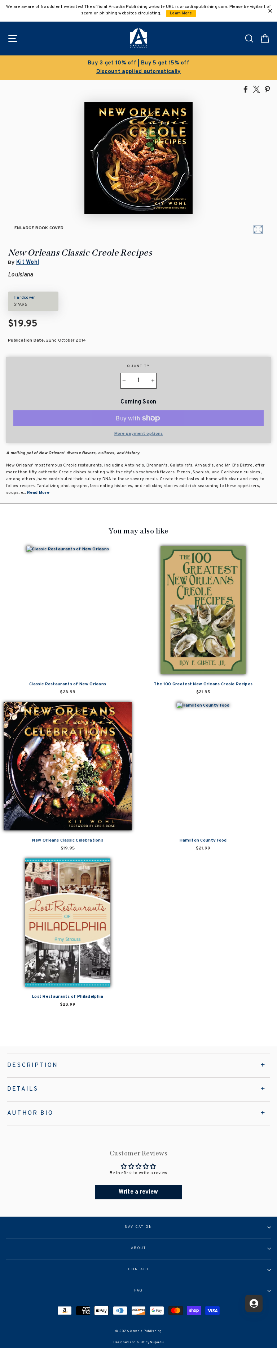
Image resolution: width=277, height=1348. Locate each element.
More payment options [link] (138, 434)
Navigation (138, 1227)
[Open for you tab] (254, 1303)
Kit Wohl (27, 262)
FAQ (138, 1291)
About (138, 1248)
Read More (38, 493)
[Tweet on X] (256, 89)
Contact (138, 1269)
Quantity (138, 366)
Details (22, 1089)
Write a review (138, 1192)
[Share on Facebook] (245, 89)
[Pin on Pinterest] (267, 89)
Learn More (181, 13)
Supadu (157, 1342)
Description (32, 1065)
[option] (138, 67)
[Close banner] (270, 11)
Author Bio (30, 1113)
